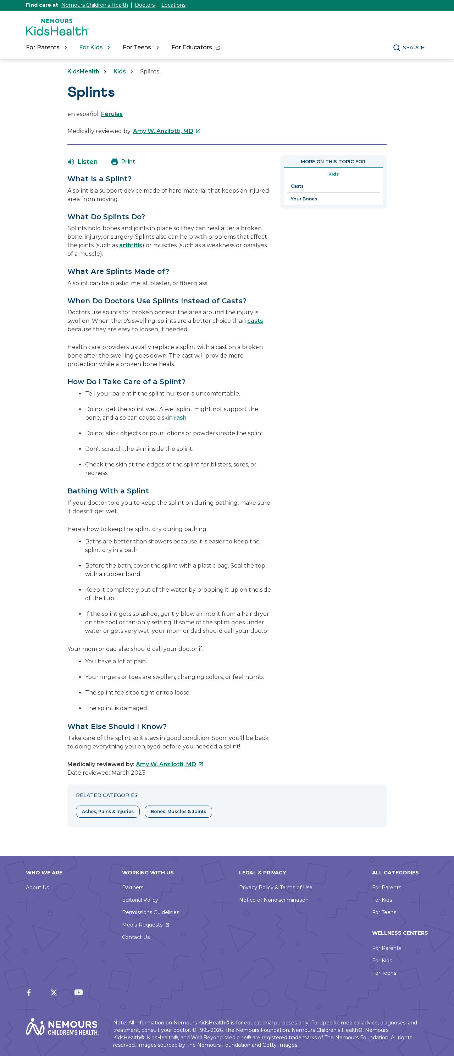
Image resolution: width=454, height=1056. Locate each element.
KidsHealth (83, 71)
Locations (173, 5)
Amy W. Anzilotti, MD (167, 131)
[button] (83, 161)
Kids (120, 71)
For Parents (386, 887)
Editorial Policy (140, 900)
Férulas (112, 114)
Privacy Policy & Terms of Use (275, 887)
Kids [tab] (333, 174)
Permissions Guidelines (150, 912)
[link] (195, 47)
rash (180, 417)
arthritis (130, 245)
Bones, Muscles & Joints (178, 811)
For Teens (384, 912)
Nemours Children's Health (94, 5)
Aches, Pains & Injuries (108, 811)
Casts (297, 186)
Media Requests (142, 925)
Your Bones (304, 198)
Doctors (145, 5)
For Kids (382, 900)
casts (255, 320)
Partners (132, 887)
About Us (37, 887)
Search (414, 47)
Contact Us (136, 937)
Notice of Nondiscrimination (274, 900)
